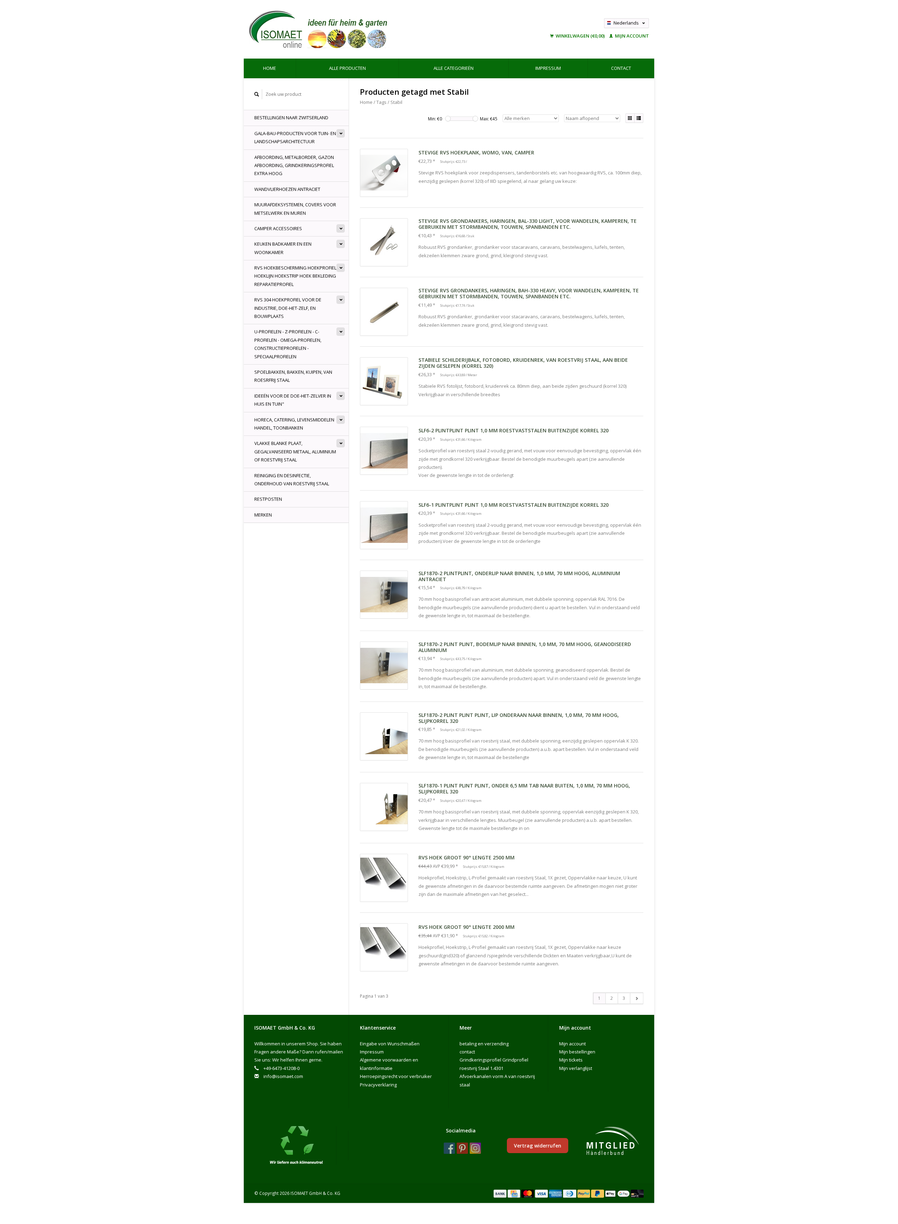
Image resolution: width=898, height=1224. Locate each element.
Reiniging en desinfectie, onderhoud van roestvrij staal (291, 479)
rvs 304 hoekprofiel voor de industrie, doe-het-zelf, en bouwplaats (287, 308)
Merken (263, 515)
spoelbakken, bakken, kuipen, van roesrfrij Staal (293, 376)
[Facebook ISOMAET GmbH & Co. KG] (449, 1148)
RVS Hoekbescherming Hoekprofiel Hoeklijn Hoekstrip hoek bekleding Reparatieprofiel (295, 276)
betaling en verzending (484, 1043)
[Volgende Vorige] (636, 998)
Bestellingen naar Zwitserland (291, 117)
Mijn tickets (571, 1060)
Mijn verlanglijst (575, 1068)
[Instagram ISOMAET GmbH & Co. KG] (475, 1148)
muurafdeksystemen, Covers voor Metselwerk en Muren (295, 208)
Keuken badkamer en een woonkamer (282, 248)
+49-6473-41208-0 (281, 1068)
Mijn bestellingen (577, 1052)
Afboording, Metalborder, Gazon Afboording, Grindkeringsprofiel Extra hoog (294, 165)
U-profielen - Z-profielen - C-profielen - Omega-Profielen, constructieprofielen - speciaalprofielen (287, 343)
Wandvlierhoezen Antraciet (287, 189)
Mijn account (631, 36)
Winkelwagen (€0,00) (580, 36)
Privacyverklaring (378, 1085)
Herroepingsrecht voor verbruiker (396, 1076)
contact (621, 68)
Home (269, 68)
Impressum (548, 68)
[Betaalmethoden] (501, 1193)
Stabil (396, 102)
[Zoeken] (257, 94)
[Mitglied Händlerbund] (612, 1141)
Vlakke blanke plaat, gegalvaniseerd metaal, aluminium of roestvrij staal (295, 451)
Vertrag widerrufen (537, 1145)
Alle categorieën (454, 68)
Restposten (268, 499)
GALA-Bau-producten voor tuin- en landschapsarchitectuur (295, 137)
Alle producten (347, 68)
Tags (381, 102)
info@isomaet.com (283, 1076)
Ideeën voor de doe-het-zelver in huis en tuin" (292, 400)
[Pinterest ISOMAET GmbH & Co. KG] (462, 1148)
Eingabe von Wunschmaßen (390, 1043)
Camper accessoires (278, 228)
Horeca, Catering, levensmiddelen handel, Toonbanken (294, 424)
